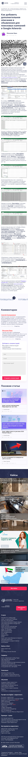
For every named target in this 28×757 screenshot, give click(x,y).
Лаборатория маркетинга (8, 683)
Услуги (3, 615)
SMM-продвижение (6, 630)
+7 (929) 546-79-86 (15, 3)
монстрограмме (18, 283)
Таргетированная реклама (8, 628)
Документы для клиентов (8, 663)
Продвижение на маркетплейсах (10, 641)
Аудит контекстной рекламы (9, 626)
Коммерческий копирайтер (8, 709)
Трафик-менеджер (6, 707)
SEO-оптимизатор (6, 710)
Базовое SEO (4, 635)
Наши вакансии (5, 661)
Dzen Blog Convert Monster (8, 651)
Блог (2, 650)
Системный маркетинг (7, 718)
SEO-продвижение (6, 632)
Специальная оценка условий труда (11, 665)
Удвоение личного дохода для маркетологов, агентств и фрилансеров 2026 (13, 720)
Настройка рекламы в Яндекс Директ (11, 622)
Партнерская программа (8, 659)
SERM (2, 636)
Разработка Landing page (8, 617)
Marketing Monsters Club (7, 673)
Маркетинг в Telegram (7, 703)
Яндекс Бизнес (5, 625)
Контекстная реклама (7, 620)
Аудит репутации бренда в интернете (11, 638)
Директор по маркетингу (9, 700)
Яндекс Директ (5, 731)
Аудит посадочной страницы (9, 619)
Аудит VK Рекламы (6, 629)
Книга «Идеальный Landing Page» (10, 658)
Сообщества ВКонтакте (8, 730)
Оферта (3, 689)
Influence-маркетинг (8, 704)
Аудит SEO (4, 633)
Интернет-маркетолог (7, 697)
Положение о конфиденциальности (11, 691)
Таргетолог (4, 706)
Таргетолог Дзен (5, 733)
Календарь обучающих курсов (9, 685)
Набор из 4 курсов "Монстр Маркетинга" (12, 711)
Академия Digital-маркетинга (9, 682)
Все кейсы (14, 588)
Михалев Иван (7, 330)
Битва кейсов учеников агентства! (10, 676)
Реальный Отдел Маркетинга (9, 722)
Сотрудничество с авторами (9, 666)
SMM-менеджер (5, 701)
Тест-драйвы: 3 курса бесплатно (10, 674)
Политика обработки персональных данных (13, 662)
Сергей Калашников (8, 315)
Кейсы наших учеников (7, 686)
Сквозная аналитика (6, 639)
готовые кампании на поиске (9, 77)
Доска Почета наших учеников (9, 688)
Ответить (17, 326)
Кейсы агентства (5, 648)
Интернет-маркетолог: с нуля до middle (12, 698)
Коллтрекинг (4, 642)
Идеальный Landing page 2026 (9, 728)
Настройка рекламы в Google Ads (10, 623)
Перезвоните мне (21, 608)
